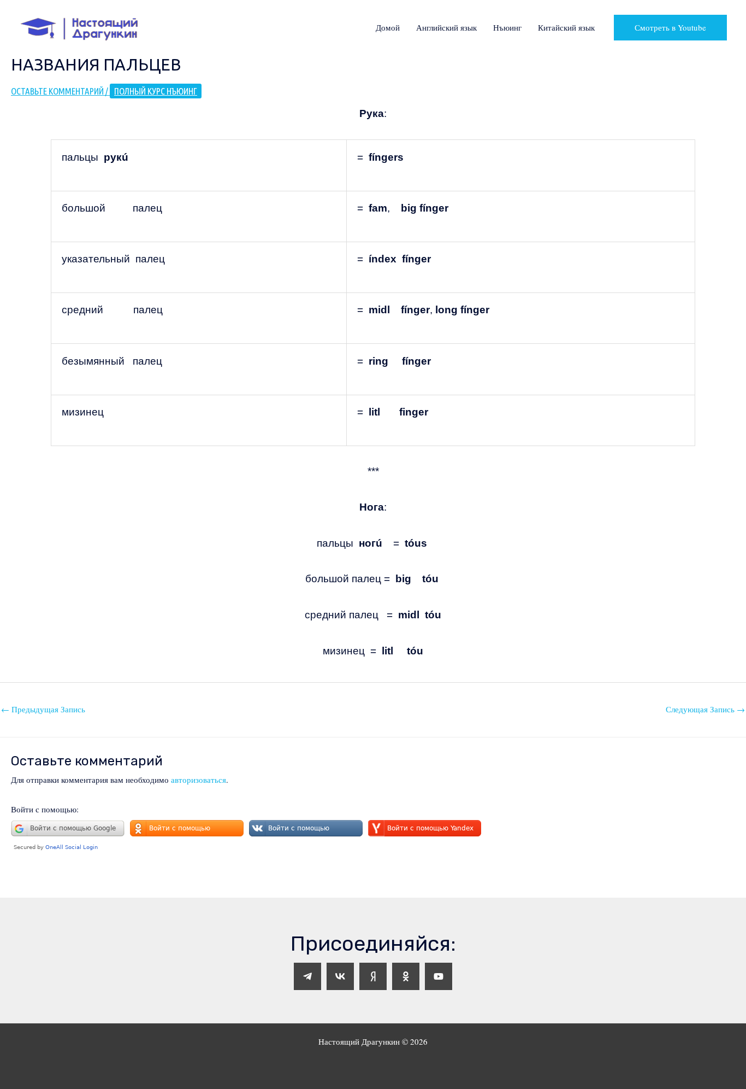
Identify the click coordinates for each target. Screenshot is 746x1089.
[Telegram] (307, 976)
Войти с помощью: (45, 809)
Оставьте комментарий (57, 91)
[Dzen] (373, 976)
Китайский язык (566, 27)
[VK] (340, 976)
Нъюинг (507, 27)
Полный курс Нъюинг (155, 91)
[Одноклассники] (405, 976)
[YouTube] (438, 976)
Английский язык (446, 27)
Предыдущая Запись (43, 709)
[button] (670, 27)
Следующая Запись (705, 709)
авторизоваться (198, 779)
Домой (388, 27)
